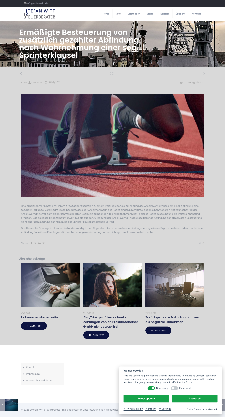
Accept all (195, 398)
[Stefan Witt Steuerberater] (39, 14)
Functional (185, 388)
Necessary (162, 388)
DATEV (35, 82)
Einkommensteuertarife (39, 317)
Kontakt (31, 367)
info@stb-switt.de (37, 3)
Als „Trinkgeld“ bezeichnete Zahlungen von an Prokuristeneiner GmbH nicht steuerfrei (110, 322)
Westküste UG (114, 409)
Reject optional (146, 398)
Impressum (33, 374)
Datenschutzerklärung (39, 380)
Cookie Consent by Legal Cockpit (202, 409)
